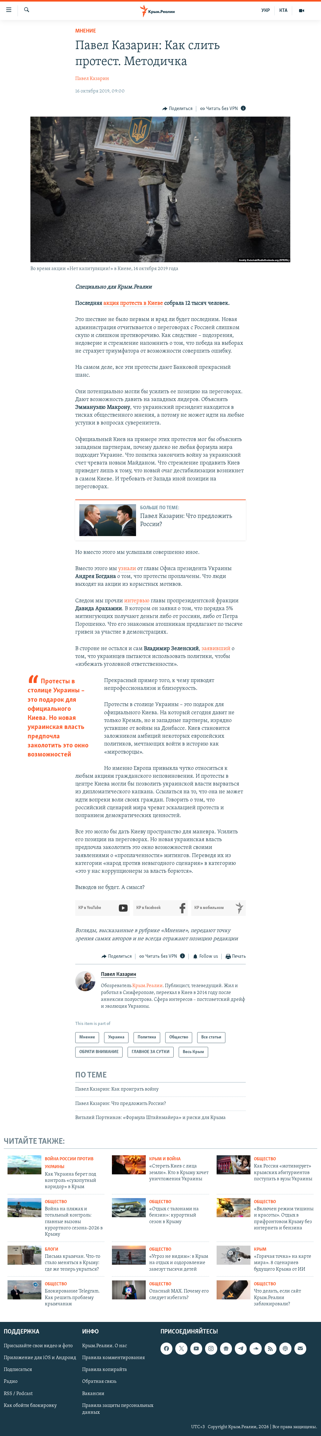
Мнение (85, 31)
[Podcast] (285, 1348)
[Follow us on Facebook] (166, 1348)
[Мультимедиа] (301, 10)
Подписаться (18, 1369)
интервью (137, 601)
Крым (260, 1249)
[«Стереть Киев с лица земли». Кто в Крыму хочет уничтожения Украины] (129, 1164)
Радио (11, 1381)
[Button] (177, 109)
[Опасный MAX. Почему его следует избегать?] (129, 1289)
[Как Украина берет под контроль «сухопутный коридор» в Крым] (24, 1164)
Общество (265, 1159)
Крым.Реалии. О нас (104, 1345)
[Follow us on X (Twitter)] (181, 1348)
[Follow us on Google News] (226, 1348)
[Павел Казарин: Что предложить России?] (107, 520)
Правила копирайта (104, 1369)
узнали (127, 569)
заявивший (216, 649)
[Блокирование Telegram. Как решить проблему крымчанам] (24, 1289)
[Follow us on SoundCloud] (255, 1348)
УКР (265, 10)
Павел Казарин (92, 78)
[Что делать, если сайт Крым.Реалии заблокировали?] (233, 1289)
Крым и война (165, 1159)
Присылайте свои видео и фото (38, 1345)
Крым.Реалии (147, 985)
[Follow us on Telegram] (241, 1348)
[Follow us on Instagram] (211, 1348)
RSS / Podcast (18, 1393)
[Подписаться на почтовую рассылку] (300, 1348)
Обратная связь (99, 1381)
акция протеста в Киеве (133, 303)
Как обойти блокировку (30, 1405)
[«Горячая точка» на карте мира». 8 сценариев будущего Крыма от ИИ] (233, 1255)
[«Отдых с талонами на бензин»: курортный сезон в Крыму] (129, 1207)
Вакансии (93, 1393)
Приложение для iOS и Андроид (40, 1357)
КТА (283, 10)
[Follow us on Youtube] (196, 1348)
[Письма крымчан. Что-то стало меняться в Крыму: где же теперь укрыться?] (24, 1255)
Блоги (51, 1249)
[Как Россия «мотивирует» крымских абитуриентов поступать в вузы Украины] (233, 1164)
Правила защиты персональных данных (117, 1409)
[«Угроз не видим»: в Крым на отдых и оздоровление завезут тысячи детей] (129, 1255)
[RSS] (270, 1348)
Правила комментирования (113, 1357)
